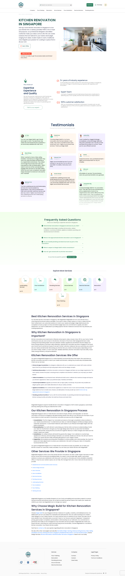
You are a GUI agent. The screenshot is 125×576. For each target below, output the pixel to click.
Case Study (74, 560)
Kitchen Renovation (46, 534)
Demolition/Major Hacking (64, 531)
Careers (73, 558)
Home (20, 14)
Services (23, 14)
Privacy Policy (95, 555)
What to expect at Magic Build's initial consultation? (58, 247)
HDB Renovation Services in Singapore (63, 534)
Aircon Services (57, 10)
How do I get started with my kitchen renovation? (58, 251)
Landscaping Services (37, 482)
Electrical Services (78, 10)
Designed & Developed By (93, 573)
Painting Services (36, 491)
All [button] (71, 5)
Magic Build (39, 513)
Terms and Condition (35, 573)
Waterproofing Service (78, 531)
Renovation (49, 10)
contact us (41, 528)
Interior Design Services (38, 467)
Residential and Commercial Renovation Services (44, 464)
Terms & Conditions (96, 558)
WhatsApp (99, 5)
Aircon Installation (36, 473)
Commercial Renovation (80, 532)
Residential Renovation (66, 532)
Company (32, 10)
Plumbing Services (89, 10)
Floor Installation (68, 10)
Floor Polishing (40, 10)
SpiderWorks (99, 573)
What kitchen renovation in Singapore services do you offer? (61, 226)
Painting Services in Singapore (51, 532)
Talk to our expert (33, 107)
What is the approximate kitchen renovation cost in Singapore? (62, 238)
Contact (73, 555)
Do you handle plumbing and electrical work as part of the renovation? (60, 242)
